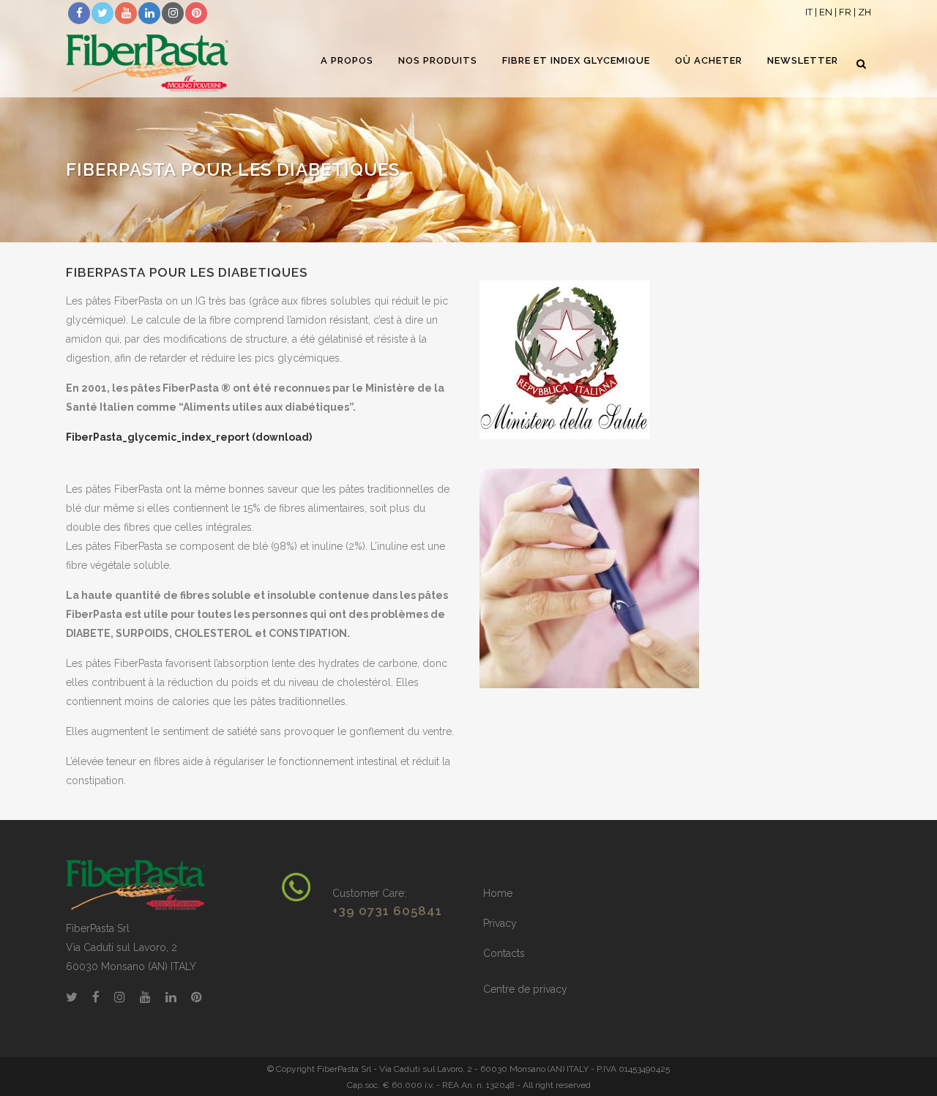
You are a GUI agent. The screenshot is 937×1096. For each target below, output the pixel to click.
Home (497, 893)
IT (809, 12)
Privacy (500, 923)
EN (825, 12)
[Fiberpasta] (135, 884)
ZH (864, 12)
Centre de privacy (525, 989)
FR (845, 12)
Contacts (504, 953)
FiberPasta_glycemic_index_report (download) (189, 437)
